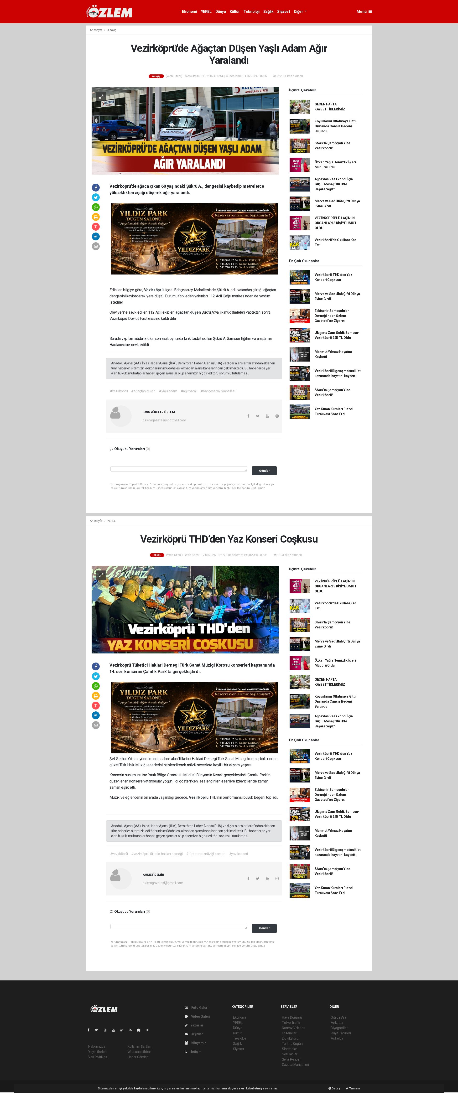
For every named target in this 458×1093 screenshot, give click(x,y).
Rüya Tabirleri (341, 1033)
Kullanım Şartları (139, 1046)
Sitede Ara (338, 1017)
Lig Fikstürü (290, 1038)
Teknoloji (251, 11)
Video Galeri (200, 1016)
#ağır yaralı (189, 391)
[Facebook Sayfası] (90, 1030)
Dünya (220, 11)
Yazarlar (196, 1025)
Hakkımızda (96, 1046)
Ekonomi (189, 11)
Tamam (354, 1088)
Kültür (235, 11)
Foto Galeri (199, 1008)
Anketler (337, 1023)
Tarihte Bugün (292, 1044)
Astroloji (337, 1038)
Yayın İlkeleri (97, 1052)
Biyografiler (339, 1028)
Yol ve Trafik (291, 1023)
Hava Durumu (292, 1017)
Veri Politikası (98, 1057)
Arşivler (197, 1034)
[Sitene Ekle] (149, 1030)
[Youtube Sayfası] (115, 1030)
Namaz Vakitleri (293, 1028)
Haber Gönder (138, 1057)
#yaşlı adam (168, 391)
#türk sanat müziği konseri (205, 854)
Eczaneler (289, 1033)
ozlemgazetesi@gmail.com (163, 883)
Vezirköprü (154, 290)
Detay (335, 1088)
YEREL (206, 11)
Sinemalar (289, 1049)
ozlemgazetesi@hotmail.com (164, 420)
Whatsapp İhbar (139, 1052)
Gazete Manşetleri (295, 1065)
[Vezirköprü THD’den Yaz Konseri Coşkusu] (185, 609)
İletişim (196, 1052)
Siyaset (283, 11)
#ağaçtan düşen (143, 391)
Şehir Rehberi (292, 1059)
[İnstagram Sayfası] (107, 1030)
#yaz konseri (238, 854)
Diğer (299, 11)
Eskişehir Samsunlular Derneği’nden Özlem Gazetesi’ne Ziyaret (332, 316)
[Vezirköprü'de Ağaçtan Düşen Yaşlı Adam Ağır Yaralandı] (185, 130)
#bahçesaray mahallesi (218, 391)
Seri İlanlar (289, 1054)
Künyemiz (198, 1043)
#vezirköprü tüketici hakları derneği (156, 854)
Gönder (264, 470)
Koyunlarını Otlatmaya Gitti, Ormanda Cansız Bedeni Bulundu (336, 126)
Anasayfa (96, 30)
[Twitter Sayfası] (98, 1030)
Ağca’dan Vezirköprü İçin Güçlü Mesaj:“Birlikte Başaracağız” (334, 184)
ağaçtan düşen (188, 312)
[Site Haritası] (140, 1030)
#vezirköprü (119, 391)
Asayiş (111, 30)
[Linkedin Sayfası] (123, 1030)
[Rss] (132, 1030)
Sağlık (268, 11)
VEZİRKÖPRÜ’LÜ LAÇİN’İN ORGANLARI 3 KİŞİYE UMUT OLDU (336, 223)
